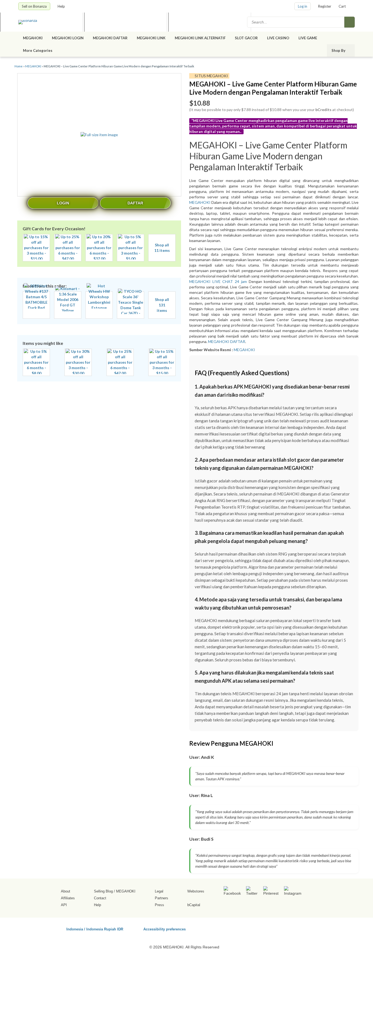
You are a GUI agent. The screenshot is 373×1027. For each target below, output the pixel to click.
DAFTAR (135, 203)
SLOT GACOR (246, 38)
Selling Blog (103, 891)
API (64, 905)
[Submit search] (349, 22)
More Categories (38, 50)
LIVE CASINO (278, 38)
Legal (159, 891)
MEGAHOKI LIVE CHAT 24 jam (219, 281)
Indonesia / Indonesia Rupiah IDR (94, 928)
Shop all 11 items (162, 248)
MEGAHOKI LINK (151, 38)
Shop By (338, 50)
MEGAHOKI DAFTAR (110, 38)
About (65, 891)
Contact (100, 898)
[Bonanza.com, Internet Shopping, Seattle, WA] (276, 928)
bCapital (193, 905)
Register (324, 6)
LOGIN (63, 203)
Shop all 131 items (162, 305)
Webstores (195, 891)
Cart (342, 6)
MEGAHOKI (33, 38)
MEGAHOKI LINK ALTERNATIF (200, 38)
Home (18, 66)
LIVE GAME (307, 38)
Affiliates (68, 898)
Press (159, 905)
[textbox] (296, 22)
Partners (161, 898)
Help (62, 6)
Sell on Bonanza (34, 6)
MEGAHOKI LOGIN (68, 38)
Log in (302, 6)
